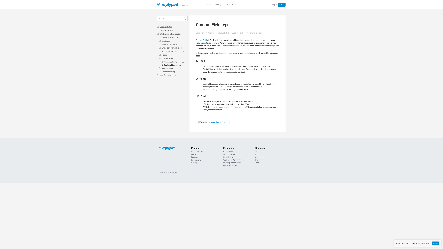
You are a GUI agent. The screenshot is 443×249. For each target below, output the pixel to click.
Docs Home (201, 33)
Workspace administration (219, 33)
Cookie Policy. (424, 243)
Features (210, 5)
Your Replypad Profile (232, 163)
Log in (274, 5)
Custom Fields (238, 33)
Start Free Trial (197, 152)
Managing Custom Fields (217, 122)
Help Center (228, 152)
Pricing (218, 5)
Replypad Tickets (230, 165)
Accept (435, 243)
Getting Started (229, 154)
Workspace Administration (233, 160)
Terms (257, 163)
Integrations (196, 160)
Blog (257, 154)
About (257, 152)
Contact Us (259, 157)
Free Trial (226, 5)
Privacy (258, 160)
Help (234, 5)
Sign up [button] (281, 5)
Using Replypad (229, 157)
